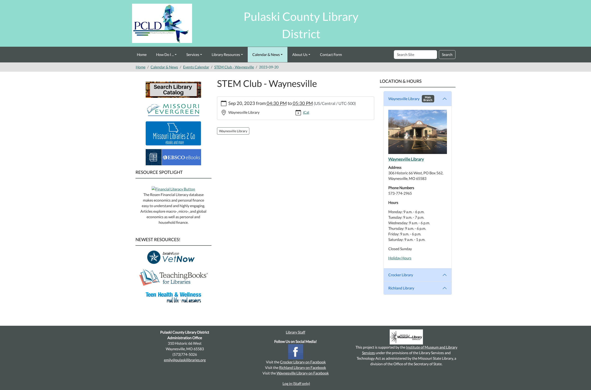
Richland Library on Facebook (302, 367)
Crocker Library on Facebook (303, 362)
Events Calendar (196, 67)
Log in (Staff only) (296, 383)
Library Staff (295, 332)
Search (447, 54)
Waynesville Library (410, 98)
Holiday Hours (399, 258)
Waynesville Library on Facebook (303, 373)
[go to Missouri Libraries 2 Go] (173, 133)
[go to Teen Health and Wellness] (173, 297)
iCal (306, 112)
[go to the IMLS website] (406, 336)
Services (192, 54)
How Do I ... (165, 54)
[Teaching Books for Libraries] (173, 277)
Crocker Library (400, 275)
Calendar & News (266, 54)
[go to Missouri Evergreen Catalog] (173, 109)
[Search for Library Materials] (173, 89)
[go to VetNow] (173, 257)
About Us (300, 54)
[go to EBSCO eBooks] (173, 156)
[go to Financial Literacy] (173, 188)
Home (142, 54)
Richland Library (401, 288)
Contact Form (331, 54)
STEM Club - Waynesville (234, 67)
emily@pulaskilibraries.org (185, 360)
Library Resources (226, 54)
